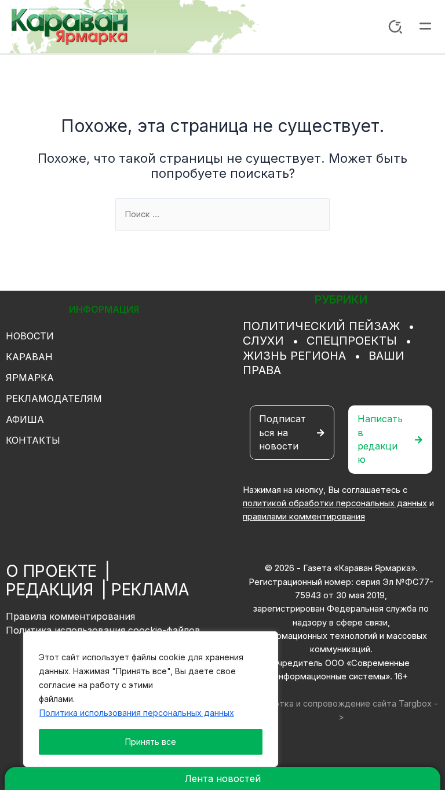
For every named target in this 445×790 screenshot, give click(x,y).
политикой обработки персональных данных (335, 503)
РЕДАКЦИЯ (49, 589)
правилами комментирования (304, 516)
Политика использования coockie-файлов (103, 630)
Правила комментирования (70, 616)
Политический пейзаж (321, 326)
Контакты (33, 440)
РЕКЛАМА (150, 589)
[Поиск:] (222, 214)
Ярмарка (30, 377)
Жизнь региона (294, 356)
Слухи (263, 341)
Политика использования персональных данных (136, 713)
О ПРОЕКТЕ (51, 571)
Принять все (150, 742)
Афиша (25, 419)
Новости (30, 336)
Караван (29, 357)
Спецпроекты (352, 341)
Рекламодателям (54, 398)
